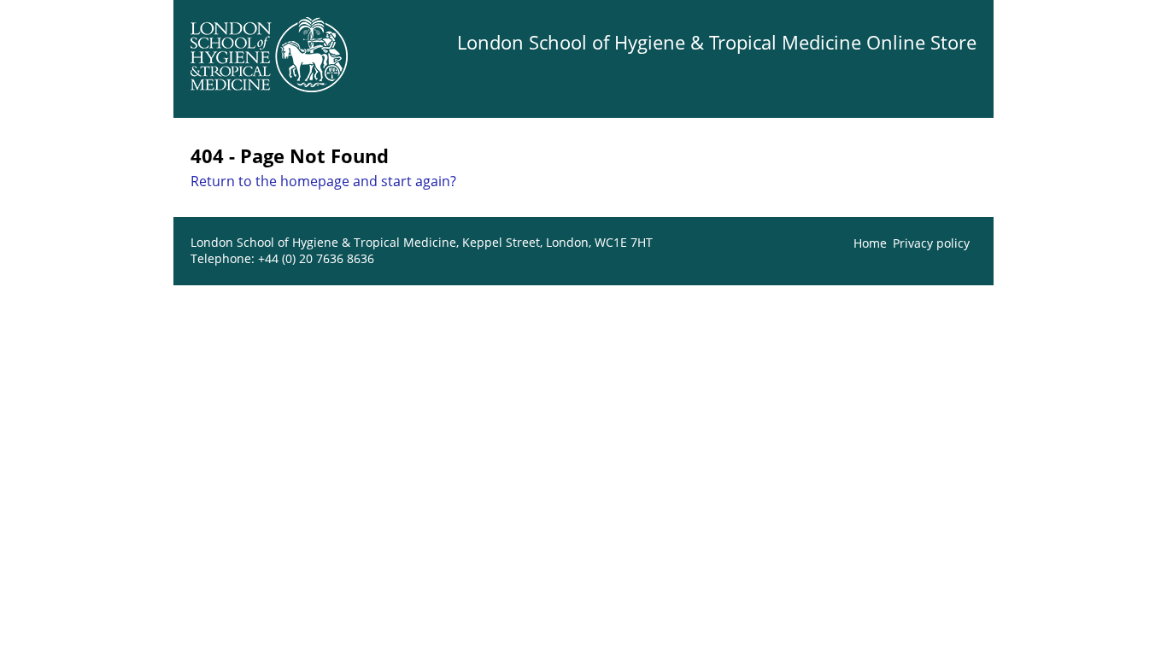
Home (870, 243)
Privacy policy (931, 243)
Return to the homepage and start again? (323, 181)
